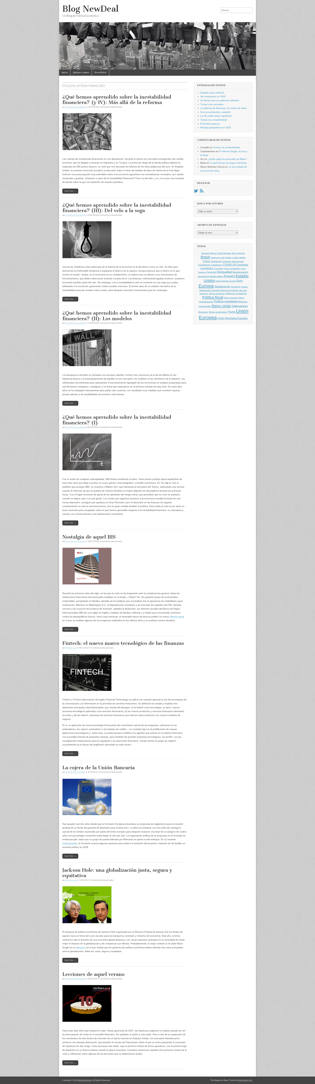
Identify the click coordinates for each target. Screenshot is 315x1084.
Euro (239, 280)
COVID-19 (229, 264)
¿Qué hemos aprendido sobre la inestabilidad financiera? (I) (116, 420)
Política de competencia (236, 293)
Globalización (222, 286)
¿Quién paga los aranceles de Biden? (227, 159)
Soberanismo (240, 306)
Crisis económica (232, 268)
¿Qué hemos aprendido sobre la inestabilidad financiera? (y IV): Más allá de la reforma (116, 99)
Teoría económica (218, 312)
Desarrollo (211, 272)
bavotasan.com (245, 1080)
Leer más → (70, 191)
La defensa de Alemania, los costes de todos (223, 108)
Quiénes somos (81, 72)
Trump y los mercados (211, 104)
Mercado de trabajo (229, 290)
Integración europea (209, 290)
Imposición (236, 287)
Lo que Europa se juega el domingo (228, 162)
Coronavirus (216, 265)
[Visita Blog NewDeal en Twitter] (196, 191)
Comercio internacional (232, 261)
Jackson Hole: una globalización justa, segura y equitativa (117, 873)
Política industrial (230, 298)
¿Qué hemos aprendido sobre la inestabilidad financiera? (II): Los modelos (116, 316)
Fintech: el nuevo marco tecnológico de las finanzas (123, 643)
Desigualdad (224, 272)
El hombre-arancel (210, 123)
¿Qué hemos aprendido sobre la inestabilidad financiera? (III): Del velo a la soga (116, 208)
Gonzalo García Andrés (75, 107)
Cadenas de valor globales (221, 258)
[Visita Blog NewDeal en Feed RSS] (201, 191)
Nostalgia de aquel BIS (89, 537)
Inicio (65, 72)
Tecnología (203, 312)
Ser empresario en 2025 (213, 96)
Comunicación (69, 843)
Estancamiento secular (225, 281)
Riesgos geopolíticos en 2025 (215, 127)
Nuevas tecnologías (217, 294)
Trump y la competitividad (213, 119)
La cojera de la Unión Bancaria (98, 768)
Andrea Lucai (71, 647)
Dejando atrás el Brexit (212, 92)
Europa (206, 285)
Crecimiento (218, 269)
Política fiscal (212, 297)
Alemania (205, 253)
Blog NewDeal (90, 9)
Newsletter (100, 72)
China (206, 261)
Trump (231, 311)
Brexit (205, 257)
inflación (244, 287)
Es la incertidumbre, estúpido (215, 112)
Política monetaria (226, 301)
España (229, 276)
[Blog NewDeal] (157, 34)
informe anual (177, 616)
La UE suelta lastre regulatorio (216, 116)
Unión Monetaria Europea (232, 318)
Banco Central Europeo (220, 253)
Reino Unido (221, 306)
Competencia (204, 265)
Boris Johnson (238, 253)
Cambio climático (239, 258)
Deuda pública (216, 276)
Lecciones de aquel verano (93, 974)
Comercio (216, 261)
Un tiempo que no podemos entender (219, 100)
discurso (80, 947)
